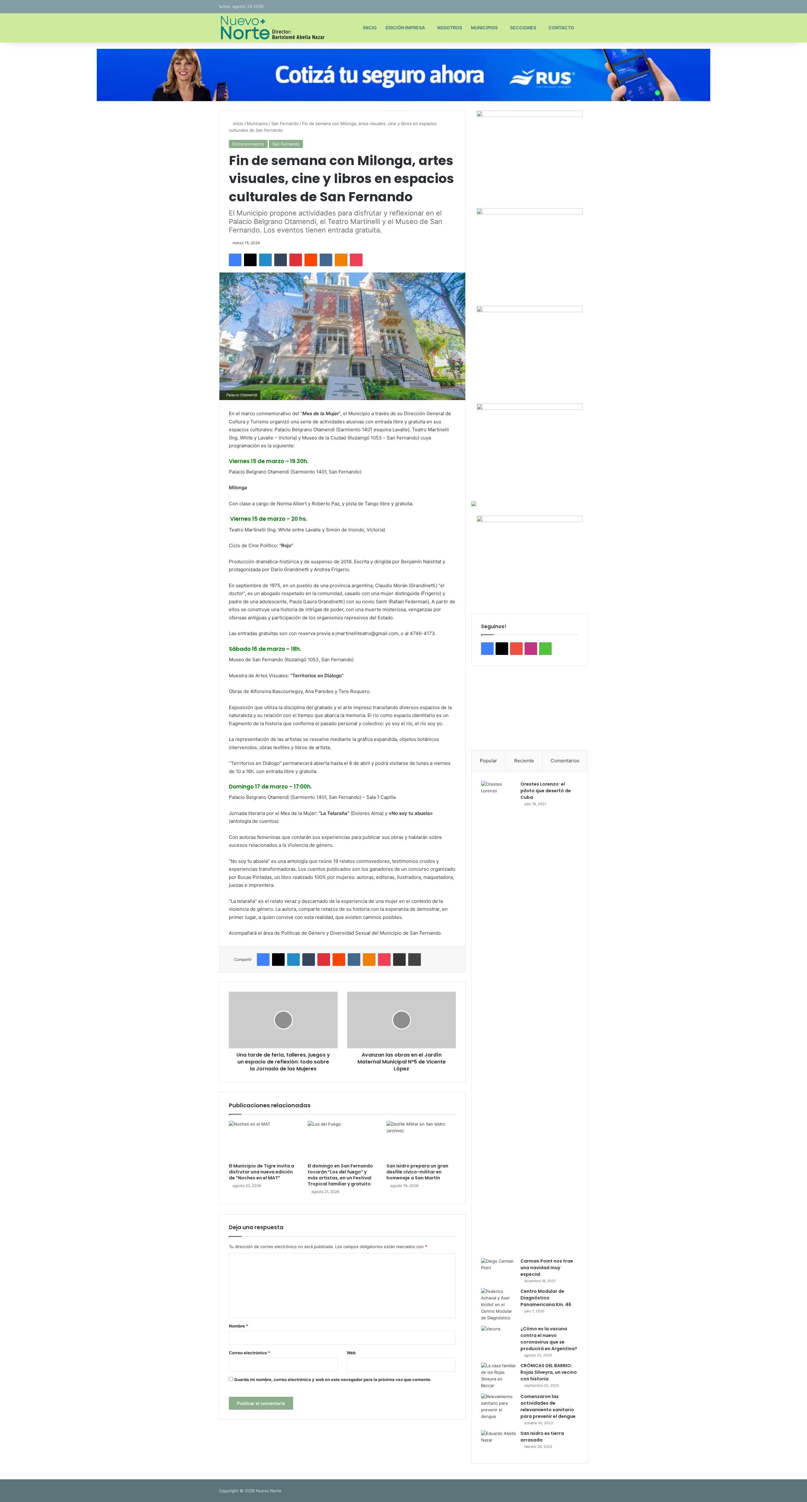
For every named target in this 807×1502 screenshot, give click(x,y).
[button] (481, 708)
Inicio (370, 27)
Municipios (484, 27)
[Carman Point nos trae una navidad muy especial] (498, 1269)
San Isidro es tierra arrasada (542, 1436)
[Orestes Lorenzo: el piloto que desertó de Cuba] (498, 1017)
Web (351, 1352)
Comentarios (565, 761)
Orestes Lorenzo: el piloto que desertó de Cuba (545, 790)
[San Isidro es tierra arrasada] (498, 1442)
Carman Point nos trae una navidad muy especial (546, 1267)
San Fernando (285, 123)
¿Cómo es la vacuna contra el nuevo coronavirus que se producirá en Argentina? (548, 1339)
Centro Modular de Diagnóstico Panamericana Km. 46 (545, 1298)
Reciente (524, 761)
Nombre (238, 1325)
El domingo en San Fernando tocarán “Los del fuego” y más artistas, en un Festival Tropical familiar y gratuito (340, 1175)
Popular (488, 761)
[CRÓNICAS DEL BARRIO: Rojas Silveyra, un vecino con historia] (498, 1375)
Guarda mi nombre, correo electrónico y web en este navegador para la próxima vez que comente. (333, 1379)
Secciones (523, 27)
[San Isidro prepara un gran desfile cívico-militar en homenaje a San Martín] (421, 1140)
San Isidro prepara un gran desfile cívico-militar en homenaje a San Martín (417, 1172)
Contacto (561, 27)
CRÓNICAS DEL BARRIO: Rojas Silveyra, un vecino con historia (548, 1372)
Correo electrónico (249, 1352)
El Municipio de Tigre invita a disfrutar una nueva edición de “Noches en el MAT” (261, 1172)
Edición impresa (405, 27)
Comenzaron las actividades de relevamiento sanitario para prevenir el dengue (548, 1406)
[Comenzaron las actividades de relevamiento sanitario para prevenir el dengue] (498, 1406)
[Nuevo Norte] (272, 27)
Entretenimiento (248, 143)
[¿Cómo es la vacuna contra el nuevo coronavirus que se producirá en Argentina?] (498, 1337)
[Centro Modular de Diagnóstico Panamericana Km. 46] (498, 1304)
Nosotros (449, 27)
